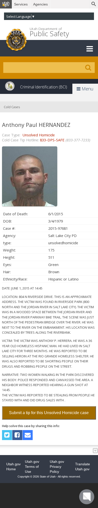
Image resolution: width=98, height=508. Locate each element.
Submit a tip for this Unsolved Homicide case (49, 413)
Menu (86, 89)
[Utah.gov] (6, 4)
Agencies (40, 4)
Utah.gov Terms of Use (32, 467)
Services (21, 4)
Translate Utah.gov (82, 466)
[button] (89, 48)
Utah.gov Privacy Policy (57, 467)
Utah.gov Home (13, 466)
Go (88, 68)
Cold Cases (12, 107)
